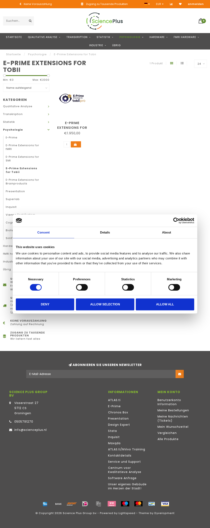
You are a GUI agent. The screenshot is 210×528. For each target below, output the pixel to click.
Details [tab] (105, 232)
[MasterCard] (138, 504)
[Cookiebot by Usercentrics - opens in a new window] (176, 220)
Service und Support (124, 462)
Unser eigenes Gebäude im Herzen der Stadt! (127, 486)
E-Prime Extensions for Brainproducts (22, 181)
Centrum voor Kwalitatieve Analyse (124, 470)
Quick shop (74, 121)
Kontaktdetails (119, 455)
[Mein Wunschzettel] (180, 4)
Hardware (157, 37)
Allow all (165, 304)
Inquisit (11, 207)
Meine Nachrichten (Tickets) (173, 418)
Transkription (77, 37)
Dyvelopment (164, 513)
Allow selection (105, 304)
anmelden (196, 4)
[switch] (82, 287)
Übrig (116, 45)
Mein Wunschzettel (173, 427)
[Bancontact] (152, 504)
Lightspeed (127, 513)
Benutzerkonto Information (169, 402)
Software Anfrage (122, 478)
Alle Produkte (168, 439)
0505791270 (23, 422)
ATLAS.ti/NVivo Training (126, 449)
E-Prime (11, 137)
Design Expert (119, 425)
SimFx (10, 238)
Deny (45, 304)
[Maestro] (125, 504)
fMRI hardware (185, 37)
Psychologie (129, 37)
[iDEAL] (85, 504)
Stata (112, 431)
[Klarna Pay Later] (112, 504)
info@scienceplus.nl (30, 430)
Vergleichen (167, 433)
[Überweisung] (58, 504)
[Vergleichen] (171, 4)
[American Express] (45, 504)
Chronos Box (118, 412)
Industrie (96, 45)
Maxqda (114, 443)
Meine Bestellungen (173, 410)
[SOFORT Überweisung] (72, 504)
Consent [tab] (43, 232)
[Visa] (165, 504)
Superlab (13, 199)
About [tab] (166, 232)
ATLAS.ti (114, 400)
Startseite (14, 37)
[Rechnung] (98, 504)
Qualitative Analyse (42, 37)
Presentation (15, 191)
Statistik (103, 37)
